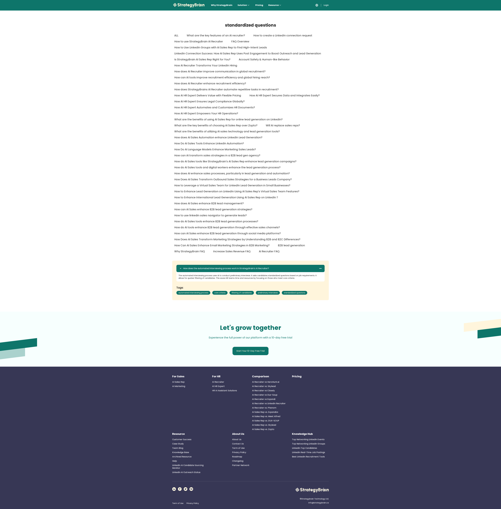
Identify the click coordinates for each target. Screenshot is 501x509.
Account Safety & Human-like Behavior (264, 59)
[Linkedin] (174, 489)
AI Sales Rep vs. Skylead (264, 424)
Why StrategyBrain (221, 5)
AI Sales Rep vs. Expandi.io (265, 412)
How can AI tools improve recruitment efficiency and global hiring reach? (222, 77)
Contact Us (238, 443)
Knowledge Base (180, 452)
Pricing (259, 5)
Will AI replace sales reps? (283, 125)
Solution (242, 5)
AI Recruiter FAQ (269, 251)
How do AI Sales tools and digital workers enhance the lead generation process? (227, 167)
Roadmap (237, 456)
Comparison (260, 376)
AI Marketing (178, 386)
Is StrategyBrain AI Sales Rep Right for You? (202, 59)
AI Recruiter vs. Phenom (264, 407)
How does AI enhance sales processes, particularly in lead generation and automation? (232, 173)
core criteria (219, 292)
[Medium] (191, 489)
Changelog (237, 460)
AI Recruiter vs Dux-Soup (264, 394)
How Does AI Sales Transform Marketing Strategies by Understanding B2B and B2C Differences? (237, 239)
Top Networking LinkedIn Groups (308, 443)
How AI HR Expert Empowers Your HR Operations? (206, 113)
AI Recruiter (218, 381)
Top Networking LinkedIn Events (308, 439)
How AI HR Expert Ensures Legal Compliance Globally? (209, 101)
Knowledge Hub (302, 434)
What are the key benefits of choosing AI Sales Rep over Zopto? (215, 125)
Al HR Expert (218, 386)
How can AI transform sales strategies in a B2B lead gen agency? (217, 155)
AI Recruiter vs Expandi (263, 399)
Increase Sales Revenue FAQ (231, 251)
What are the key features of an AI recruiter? (216, 35)
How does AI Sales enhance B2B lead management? (209, 203)
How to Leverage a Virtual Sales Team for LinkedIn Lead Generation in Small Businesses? (232, 185)
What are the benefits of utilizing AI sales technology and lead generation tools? (227, 131)
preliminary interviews (268, 292)
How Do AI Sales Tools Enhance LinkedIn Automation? (209, 143)
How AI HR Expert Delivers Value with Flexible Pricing (207, 95)
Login (326, 5)
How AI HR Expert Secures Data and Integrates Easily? (284, 95)
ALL (176, 35)
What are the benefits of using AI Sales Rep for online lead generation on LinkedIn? (228, 119)
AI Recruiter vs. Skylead (264, 386)
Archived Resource (182, 456)
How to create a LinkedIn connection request (282, 35)
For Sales (178, 376)
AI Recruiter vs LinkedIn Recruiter (269, 403)
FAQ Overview (240, 41)
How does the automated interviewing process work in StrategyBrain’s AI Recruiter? (226, 268)
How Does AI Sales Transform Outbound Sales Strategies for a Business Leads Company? (233, 179)
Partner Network (240, 465)
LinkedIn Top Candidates (304, 448)
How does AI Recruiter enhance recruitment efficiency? (210, 83)
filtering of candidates (242, 292)
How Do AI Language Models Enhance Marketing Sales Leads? (215, 149)
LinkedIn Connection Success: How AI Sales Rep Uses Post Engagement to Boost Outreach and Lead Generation (247, 53)
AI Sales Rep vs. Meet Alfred (266, 416)
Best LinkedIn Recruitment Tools (308, 456)
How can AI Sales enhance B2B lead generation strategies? (213, 209)
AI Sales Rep (178, 381)
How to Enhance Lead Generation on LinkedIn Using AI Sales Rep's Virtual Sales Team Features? (236, 191)
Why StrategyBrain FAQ (189, 251)
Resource (273, 5)
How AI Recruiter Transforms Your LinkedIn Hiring (205, 65)
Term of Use (238, 448)
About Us (238, 434)
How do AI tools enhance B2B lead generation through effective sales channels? (227, 227)
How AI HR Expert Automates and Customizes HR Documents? (214, 107)
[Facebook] (180, 489)
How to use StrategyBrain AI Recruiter (198, 41)
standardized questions (294, 292)
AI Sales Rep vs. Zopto (263, 429)
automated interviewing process (193, 292)
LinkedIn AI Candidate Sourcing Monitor (188, 466)
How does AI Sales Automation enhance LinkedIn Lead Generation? (218, 137)
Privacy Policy (239, 452)
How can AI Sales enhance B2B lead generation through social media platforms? (227, 233)
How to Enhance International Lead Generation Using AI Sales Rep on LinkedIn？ (226, 197)
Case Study (178, 443)
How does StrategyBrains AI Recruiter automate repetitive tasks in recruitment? (226, 89)
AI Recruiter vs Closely (263, 390)
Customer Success (181, 439)
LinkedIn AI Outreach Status (186, 472)
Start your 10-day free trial (250, 350)
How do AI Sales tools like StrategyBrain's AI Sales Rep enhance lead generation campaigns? (235, 161)
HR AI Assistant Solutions (224, 390)
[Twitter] (185, 489)
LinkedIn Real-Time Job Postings (308, 452)
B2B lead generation (291, 245)
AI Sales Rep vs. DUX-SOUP (265, 420)
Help (174, 460)
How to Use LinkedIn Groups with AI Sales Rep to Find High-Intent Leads (220, 47)
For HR (216, 376)
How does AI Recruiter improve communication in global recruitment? (220, 71)
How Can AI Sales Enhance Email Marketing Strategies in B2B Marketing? (222, 245)
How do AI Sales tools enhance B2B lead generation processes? (216, 221)
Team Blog (177, 448)
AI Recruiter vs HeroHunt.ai (265, 381)
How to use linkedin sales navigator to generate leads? (210, 215)
